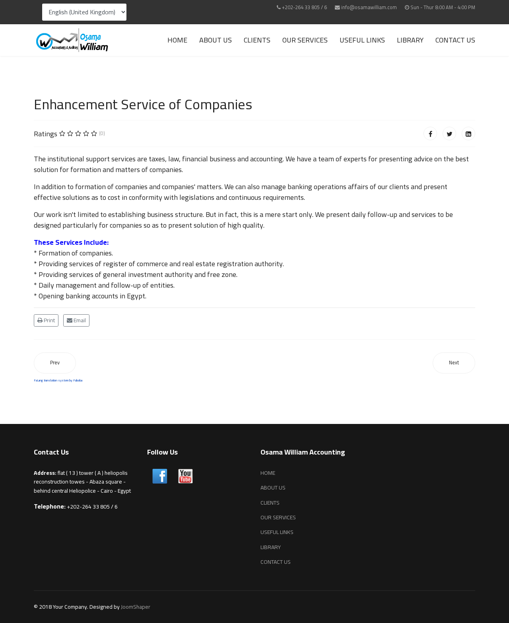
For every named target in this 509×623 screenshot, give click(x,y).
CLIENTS (257, 39)
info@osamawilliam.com (369, 7)
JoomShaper (135, 607)
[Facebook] (430, 133)
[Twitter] (449, 133)
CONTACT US (455, 39)
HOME (177, 39)
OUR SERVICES (305, 39)
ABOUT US (215, 39)
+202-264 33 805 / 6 (304, 7)
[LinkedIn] (468, 133)
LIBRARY (410, 39)
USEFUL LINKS (362, 39)
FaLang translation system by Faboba (58, 380)
